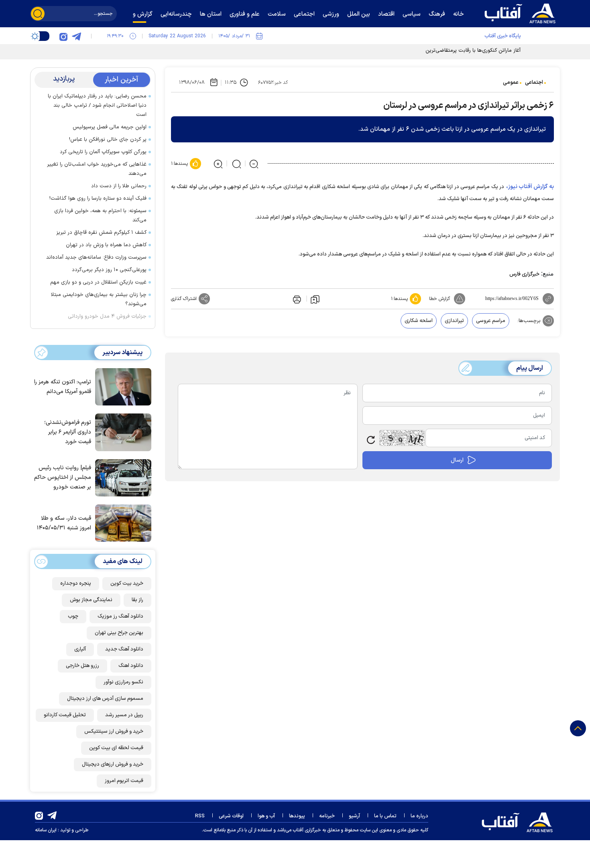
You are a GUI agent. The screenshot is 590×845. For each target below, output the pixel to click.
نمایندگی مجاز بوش (91, 600)
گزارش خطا (439, 298)
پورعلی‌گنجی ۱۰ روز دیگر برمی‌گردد (109, 270)
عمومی (511, 83)
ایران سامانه (46, 830)
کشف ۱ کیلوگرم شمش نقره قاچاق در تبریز (101, 233)
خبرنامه (327, 816)
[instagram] (63, 36)
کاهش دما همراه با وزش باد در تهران (106, 245)
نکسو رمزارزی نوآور (123, 682)
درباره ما (419, 816)
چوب (73, 616)
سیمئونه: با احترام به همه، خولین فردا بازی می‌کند (100, 215)
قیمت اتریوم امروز (124, 781)
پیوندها (297, 816)
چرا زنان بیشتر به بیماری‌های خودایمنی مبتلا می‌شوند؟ (98, 299)
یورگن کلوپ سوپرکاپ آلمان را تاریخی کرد (103, 152)
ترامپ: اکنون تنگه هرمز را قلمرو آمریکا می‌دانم (62, 387)
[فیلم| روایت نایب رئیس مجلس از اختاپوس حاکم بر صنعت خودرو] (121, 477)
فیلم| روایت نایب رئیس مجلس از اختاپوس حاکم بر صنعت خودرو (62, 477)
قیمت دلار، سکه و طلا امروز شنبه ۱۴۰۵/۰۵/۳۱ (64, 523)
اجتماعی (534, 83)
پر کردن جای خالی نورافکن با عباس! (107, 140)
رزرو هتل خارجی (82, 666)
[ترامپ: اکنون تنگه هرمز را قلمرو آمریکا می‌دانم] (121, 386)
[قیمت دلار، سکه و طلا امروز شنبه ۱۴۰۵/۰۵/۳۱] (121, 522)
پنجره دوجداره (75, 584)
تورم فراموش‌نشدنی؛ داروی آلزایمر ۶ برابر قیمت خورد (67, 432)
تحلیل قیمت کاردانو (65, 715)
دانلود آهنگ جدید (124, 649)
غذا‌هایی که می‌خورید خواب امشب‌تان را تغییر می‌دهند (96, 169)
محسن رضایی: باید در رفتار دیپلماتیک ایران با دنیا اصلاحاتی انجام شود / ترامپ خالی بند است (97, 105)
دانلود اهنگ (130, 666)
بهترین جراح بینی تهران (119, 633)
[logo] (522, 12)
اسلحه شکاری (419, 321)
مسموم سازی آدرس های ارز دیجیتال (105, 699)
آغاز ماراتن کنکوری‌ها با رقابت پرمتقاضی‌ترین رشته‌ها (465, 51)
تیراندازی (454, 321)
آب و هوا (266, 816)
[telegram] (76, 36)
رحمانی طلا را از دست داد (118, 186)
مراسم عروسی (490, 321)
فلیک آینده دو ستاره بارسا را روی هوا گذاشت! (97, 199)
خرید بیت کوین (126, 584)
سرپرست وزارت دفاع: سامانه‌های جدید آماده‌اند (96, 257)
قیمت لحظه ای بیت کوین (116, 748)
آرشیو (354, 816)
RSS (200, 816)
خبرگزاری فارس (524, 274)
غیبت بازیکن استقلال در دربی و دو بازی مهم (98, 282)
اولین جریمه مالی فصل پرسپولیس (109, 127)
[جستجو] (38, 13)
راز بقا (137, 600)
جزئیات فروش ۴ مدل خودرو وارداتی (107, 316)
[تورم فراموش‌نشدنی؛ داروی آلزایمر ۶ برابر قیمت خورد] (121, 431)
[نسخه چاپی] (296, 299)
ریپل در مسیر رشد (124, 715)
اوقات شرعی (231, 816)
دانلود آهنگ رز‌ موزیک (120, 616)
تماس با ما (385, 816)
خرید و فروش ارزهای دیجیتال (112, 764)
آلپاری (80, 649)
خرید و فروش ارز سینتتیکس (113, 731)
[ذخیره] (315, 299)
